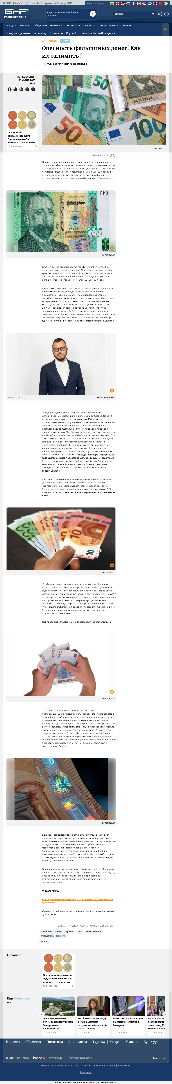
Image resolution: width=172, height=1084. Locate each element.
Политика (55, 1042)
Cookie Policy (124, 1065)
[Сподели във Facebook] (9, 89)
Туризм (98, 1042)
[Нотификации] (160, 14)
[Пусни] (93, 14)
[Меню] (165, 29)
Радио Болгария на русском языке (67, 64)
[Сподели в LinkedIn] (21, 89)
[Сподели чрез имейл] (33, 89)
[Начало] (16, 11)
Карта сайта (86, 1072)
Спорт (115, 1042)
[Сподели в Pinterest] (27, 89)
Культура (151, 1042)
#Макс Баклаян (93, 931)
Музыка (132, 1042)
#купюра (69, 931)
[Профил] (166, 14)
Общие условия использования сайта (60, 1065)
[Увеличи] (110, 155)
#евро (58, 931)
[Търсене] (153, 14)
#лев (79, 931)
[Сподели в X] (15, 89)
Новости (13, 1042)
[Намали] (114, 155)
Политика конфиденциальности (98, 1065)
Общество (50, 41)
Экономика (77, 1042)
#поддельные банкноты (53, 936)
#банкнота (46, 931)
